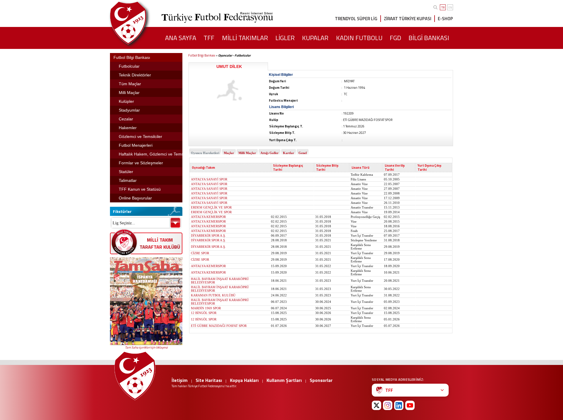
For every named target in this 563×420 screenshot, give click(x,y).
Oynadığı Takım (203, 167)
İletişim (180, 380)
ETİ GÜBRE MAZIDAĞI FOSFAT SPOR (219, 325)
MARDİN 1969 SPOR (206, 308)
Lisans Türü (360, 167)
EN (450, 7)
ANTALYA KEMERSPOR (208, 216)
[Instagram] (387, 405)
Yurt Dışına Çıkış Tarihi (429, 167)
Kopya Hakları (244, 380)
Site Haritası (209, 380)
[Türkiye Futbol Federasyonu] (138, 23)
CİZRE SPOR (200, 253)
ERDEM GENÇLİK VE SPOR (211, 207)
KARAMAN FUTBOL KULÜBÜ (213, 295)
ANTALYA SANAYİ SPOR (209, 179)
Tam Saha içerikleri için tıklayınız (146, 347)
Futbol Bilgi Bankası (201, 55)
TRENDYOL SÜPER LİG (356, 18)
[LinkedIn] (398, 405)
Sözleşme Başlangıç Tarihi (288, 167)
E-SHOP (445, 18)
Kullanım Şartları (284, 380)
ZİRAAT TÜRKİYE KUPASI (407, 18)
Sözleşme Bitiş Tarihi (327, 167)
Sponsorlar (321, 380)
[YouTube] (410, 405)
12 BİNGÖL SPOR (203, 313)
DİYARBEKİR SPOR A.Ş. (208, 235)
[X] (376, 405)
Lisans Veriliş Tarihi (395, 167)
